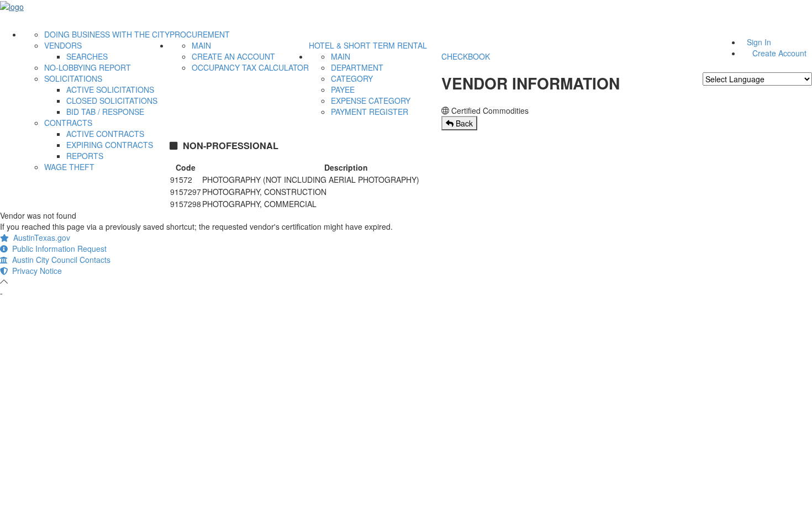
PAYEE (343, 89)
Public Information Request (57, 248)
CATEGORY (352, 78)
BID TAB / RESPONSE (105, 111)
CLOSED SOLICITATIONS (111, 100)
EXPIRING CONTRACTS (109, 144)
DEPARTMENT (357, 67)
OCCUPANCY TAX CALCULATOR (250, 67)
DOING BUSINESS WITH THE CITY (107, 34)
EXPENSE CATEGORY (370, 100)
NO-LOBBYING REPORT (87, 67)
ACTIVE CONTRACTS (105, 133)
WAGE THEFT (69, 166)
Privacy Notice (35, 270)
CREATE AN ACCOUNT (233, 56)
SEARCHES (87, 56)
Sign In (759, 41)
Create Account (779, 53)
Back (463, 123)
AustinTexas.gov (39, 237)
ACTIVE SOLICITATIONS (110, 89)
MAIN (201, 45)
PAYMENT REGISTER (369, 111)
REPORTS (84, 155)
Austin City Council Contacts (59, 259)
